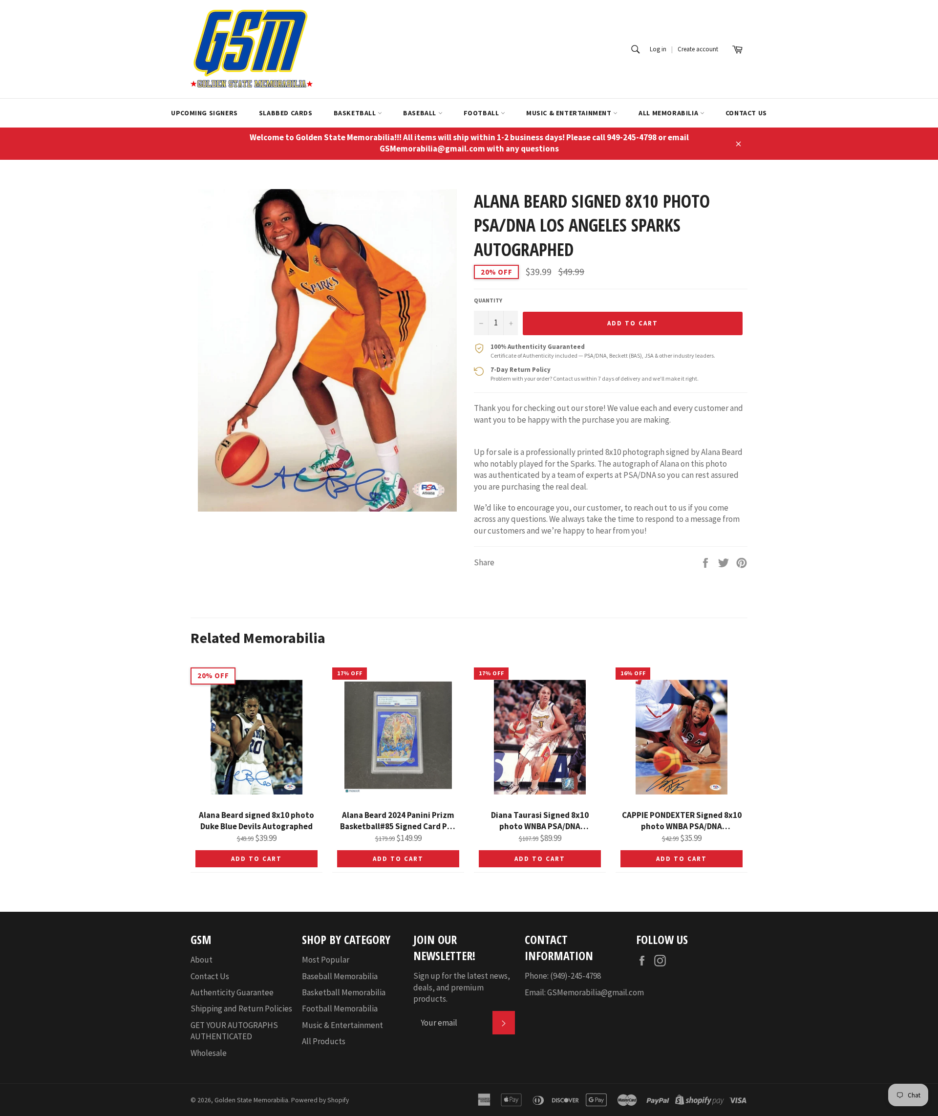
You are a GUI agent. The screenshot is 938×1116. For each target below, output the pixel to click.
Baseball (420, 112)
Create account (698, 49)
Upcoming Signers (204, 112)
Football (482, 112)
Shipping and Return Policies (241, 1008)
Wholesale (209, 1053)
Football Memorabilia (340, 1008)
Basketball (356, 112)
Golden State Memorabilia (251, 1100)
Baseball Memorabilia (340, 976)
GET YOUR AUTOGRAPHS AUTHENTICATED (234, 1031)
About (202, 959)
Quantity (488, 300)
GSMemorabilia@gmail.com (595, 992)
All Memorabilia (669, 112)
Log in (658, 49)
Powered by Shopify (320, 1100)
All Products (323, 1041)
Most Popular (325, 959)
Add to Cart (256, 859)
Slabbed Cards (286, 112)
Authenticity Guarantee (232, 992)
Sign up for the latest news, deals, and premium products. (461, 987)
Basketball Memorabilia (343, 992)
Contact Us (746, 112)
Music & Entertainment (569, 112)
